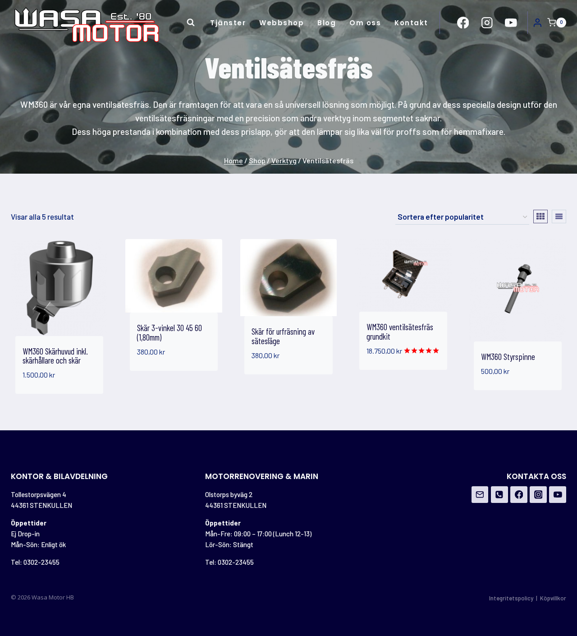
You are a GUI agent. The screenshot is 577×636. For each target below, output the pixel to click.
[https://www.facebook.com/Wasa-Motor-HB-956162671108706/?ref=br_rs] (463, 22)
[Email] (480, 494)
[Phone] (499, 494)
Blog (326, 23)
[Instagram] (538, 494)
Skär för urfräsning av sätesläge (283, 336)
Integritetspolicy (511, 598)
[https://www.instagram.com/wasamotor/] (487, 22)
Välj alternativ (514, 384)
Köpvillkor (553, 598)
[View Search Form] (191, 22)
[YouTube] (557, 494)
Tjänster (228, 23)
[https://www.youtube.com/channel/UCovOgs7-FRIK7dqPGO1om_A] (511, 22)
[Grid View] (540, 216)
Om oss (365, 23)
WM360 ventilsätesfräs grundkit (399, 331)
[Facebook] (518, 494)
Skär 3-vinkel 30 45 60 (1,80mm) (169, 332)
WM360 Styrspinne (508, 356)
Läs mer (152, 379)
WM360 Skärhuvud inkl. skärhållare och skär (55, 356)
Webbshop (281, 23)
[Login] (537, 22)
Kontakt (411, 23)
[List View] (559, 216)
